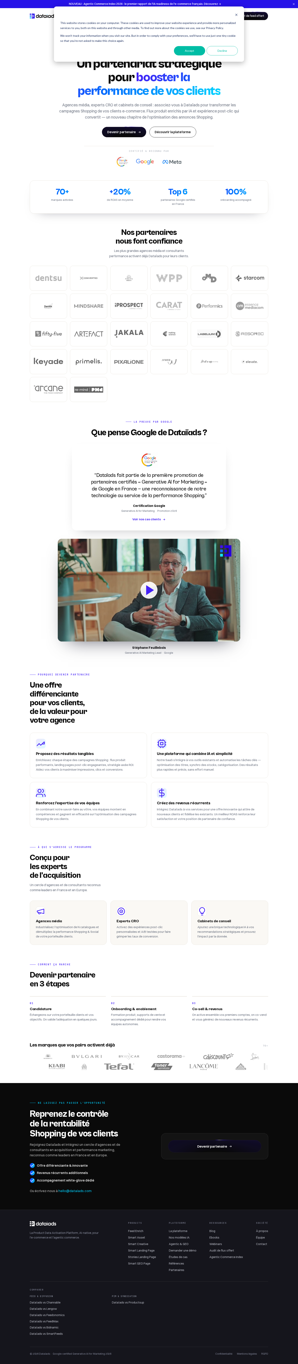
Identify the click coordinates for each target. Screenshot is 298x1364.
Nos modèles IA (179, 1237)
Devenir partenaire (121, 132)
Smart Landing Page (141, 1250)
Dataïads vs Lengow (43, 1309)
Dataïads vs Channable (45, 1302)
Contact (261, 1244)
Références (176, 1263)
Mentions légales (247, 1353)
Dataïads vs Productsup (128, 1302)
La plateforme (178, 1231)
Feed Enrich (135, 1231)
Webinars (215, 1244)
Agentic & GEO (179, 1244)
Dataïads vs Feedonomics (47, 1315)
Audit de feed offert (251, 15)
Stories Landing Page (142, 1257)
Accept (189, 50)
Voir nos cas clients (146, 519)
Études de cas (178, 1257)
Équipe (260, 1237)
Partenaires (176, 1270)
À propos (262, 1231)
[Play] (149, 590)
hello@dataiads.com (75, 1191)
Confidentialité (223, 1353)
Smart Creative (138, 1244)
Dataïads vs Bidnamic (44, 1327)
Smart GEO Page (139, 1263)
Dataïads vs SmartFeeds (46, 1334)
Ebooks (214, 1237)
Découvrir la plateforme (173, 132)
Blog (212, 1231)
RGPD (264, 1353)
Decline (222, 50)
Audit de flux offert (221, 1250)
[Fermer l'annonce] (294, 4)
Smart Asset (136, 1237)
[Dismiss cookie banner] (236, 15)
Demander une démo (182, 1250)
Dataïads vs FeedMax (44, 1321)
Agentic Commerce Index (226, 1257)
